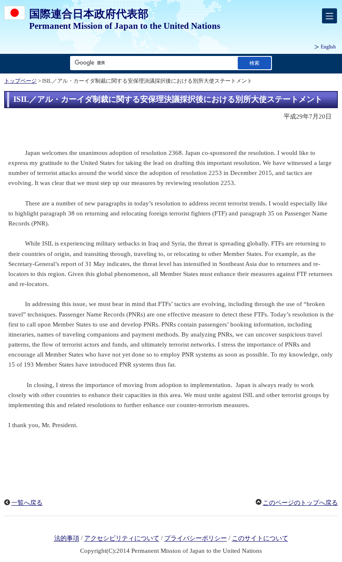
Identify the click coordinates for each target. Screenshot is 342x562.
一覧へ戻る (27, 502)
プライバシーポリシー (195, 538)
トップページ (20, 81)
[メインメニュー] (329, 15)
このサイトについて (260, 538)
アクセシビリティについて (121, 538)
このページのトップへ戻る (300, 502)
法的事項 (66, 538)
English (328, 47)
